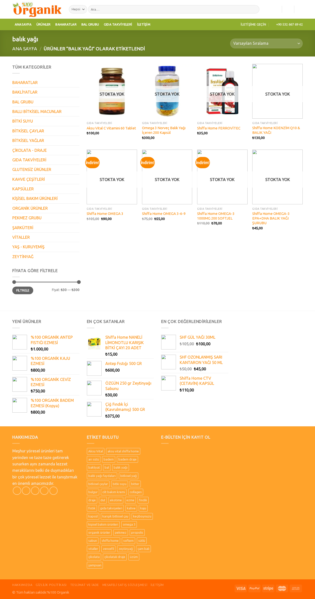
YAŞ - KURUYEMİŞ (28, 247)
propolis (137, 532)
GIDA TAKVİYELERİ (29, 160)
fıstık (91, 508)
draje (92, 500)
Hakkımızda (22, 584)
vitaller (93, 548)
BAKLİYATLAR (24, 92)
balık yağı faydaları (102, 475)
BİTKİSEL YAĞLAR (28, 140)
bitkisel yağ (128, 475)
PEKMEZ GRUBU (27, 218)
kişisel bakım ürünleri (103, 524)
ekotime (116, 500)
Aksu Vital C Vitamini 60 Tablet (111, 128)
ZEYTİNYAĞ (22, 256)
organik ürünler (99, 532)
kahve (131, 508)
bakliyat (94, 467)
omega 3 (129, 524)
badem (109, 459)
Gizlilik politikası (51, 584)
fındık (143, 500)
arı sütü (93, 459)
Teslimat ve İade (84, 584)
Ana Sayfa (24, 48)
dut (102, 500)
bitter (135, 484)
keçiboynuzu (142, 516)
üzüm (134, 556)
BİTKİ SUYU (22, 121)
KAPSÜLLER (23, 189)
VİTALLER (21, 237)
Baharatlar (66, 24)
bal (107, 467)
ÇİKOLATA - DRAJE (29, 150)
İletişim (143, 24)
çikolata (94, 556)
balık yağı (120, 467)
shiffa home (110, 540)
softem (128, 540)
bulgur (93, 492)
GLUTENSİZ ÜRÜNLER (31, 169)
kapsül (93, 516)
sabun (92, 540)
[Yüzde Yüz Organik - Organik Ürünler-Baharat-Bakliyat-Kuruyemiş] (37, 9)
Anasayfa (23, 24)
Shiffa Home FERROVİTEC (218, 128)
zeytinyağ (126, 548)
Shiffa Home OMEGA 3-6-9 (164, 213)
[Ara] (254, 9)
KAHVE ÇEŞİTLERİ (28, 179)
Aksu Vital (95, 451)
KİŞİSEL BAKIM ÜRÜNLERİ (35, 198)
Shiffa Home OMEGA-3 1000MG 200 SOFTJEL (216, 215)
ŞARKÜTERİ (22, 227)
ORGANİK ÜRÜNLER (30, 208)
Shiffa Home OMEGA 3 (105, 213)
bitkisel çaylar (98, 484)
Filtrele (23, 290)
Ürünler (43, 24)
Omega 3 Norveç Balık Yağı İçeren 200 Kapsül (164, 130)
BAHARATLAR (25, 82)
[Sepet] (300, 9)
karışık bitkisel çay (115, 516)
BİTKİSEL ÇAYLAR (28, 131)
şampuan (94, 565)
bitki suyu (119, 484)
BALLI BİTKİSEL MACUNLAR (37, 111)
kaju (143, 508)
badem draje (127, 459)
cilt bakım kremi (113, 492)
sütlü (141, 540)
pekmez (120, 532)
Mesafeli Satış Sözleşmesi (124, 584)
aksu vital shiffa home (123, 451)
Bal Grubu (90, 24)
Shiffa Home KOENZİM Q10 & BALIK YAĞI (276, 130)
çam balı (143, 548)
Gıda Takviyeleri (118, 24)
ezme (130, 500)
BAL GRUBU (22, 102)
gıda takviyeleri (111, 508)
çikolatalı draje (114, 556)
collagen (136, 492)
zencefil (108, 548)
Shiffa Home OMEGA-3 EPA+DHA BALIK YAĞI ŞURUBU (271, 218)
